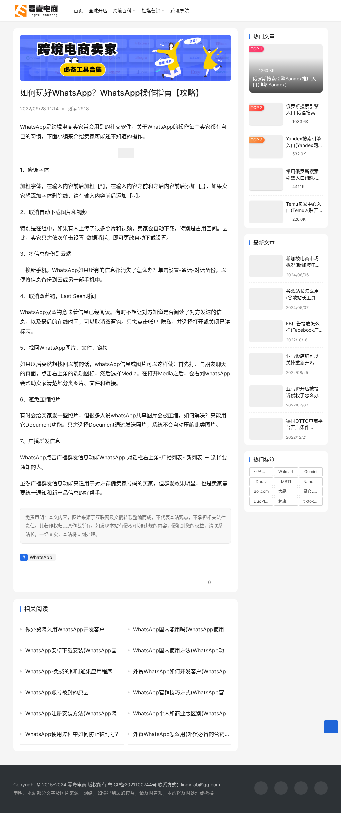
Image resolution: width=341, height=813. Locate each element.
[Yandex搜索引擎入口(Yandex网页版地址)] (266, 146)
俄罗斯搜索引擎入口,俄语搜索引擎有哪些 (303, 112)
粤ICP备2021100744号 (133, 784)
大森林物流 (288, 491)
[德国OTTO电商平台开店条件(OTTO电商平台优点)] (266, 429)
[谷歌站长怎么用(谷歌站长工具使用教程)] (266, 299)
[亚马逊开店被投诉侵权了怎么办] (266, 396)
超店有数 (286, 501)
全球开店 (98, 10)
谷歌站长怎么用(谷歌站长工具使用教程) (303, 297)
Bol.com (261, 491)
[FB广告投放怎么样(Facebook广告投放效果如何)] (266, 331)
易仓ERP (311, 491)
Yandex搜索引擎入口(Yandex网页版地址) (304, 145)
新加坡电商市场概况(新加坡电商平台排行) (303, 264)
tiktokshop (313, 501)
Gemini (310, 471)
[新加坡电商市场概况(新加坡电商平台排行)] (266, 266)
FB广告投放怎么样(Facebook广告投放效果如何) (303, 330)
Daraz (261, 481)
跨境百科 (122, 10)
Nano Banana (313, 481)
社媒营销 (151, 10)
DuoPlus (261, 501)
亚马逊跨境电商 (263, 471)
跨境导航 (179, 10)
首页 (78, 10)
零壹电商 (77, 784)
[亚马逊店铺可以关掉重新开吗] (266, 364)
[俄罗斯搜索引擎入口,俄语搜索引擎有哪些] (266, 114)
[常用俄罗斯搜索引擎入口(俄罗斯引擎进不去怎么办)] (266, 179)
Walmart (285, 471)
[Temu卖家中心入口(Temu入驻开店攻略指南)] (266, 212)
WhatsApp (41, 557)
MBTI (286, 481)
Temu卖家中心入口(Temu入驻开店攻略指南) (303, 210)
